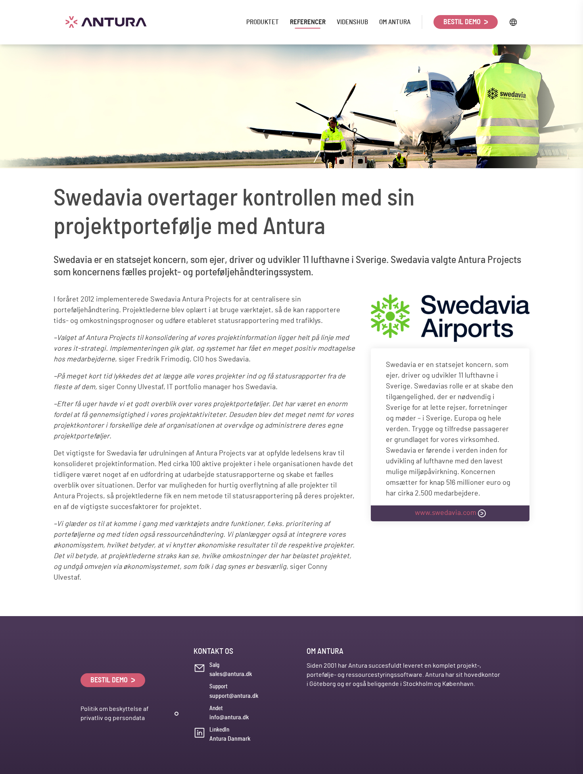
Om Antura (394, 22)
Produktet (262, 22)
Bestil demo (462, 22)
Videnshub (352, 22)
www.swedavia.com (445, 513)
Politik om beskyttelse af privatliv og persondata (115, 713)
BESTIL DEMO (109, 680)
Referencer (308, 22)
